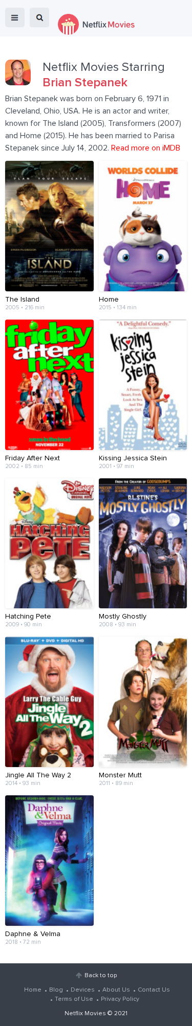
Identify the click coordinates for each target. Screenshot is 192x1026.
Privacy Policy (120, 999)
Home (32, 990)
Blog (56, 990)
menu (15, 17)
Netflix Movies (85, 1014)
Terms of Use (74, 999)
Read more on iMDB (145, 148)
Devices (83, 990)
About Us (116, 990)
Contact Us (154, 990)
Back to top (100, 976)
